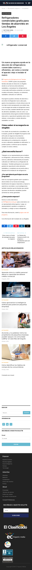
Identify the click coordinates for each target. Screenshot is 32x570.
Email (3, 435)
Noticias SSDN (8, 30)
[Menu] (29, 3)
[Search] (26, 3)
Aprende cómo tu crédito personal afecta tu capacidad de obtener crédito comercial (14, 274)
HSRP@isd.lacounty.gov (10, 202)
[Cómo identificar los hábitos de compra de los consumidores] (16, 352)
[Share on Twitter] (14, 36)
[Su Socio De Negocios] (13, 3)
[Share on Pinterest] (23, 36)
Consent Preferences (9, 500)
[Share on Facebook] (6, 36)
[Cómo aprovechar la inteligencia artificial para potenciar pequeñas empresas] (16, 290)
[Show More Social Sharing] (28, 36)
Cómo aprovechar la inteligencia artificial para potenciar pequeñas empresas (14, 304)
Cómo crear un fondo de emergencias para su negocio (8, 237)
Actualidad (6, 13)
